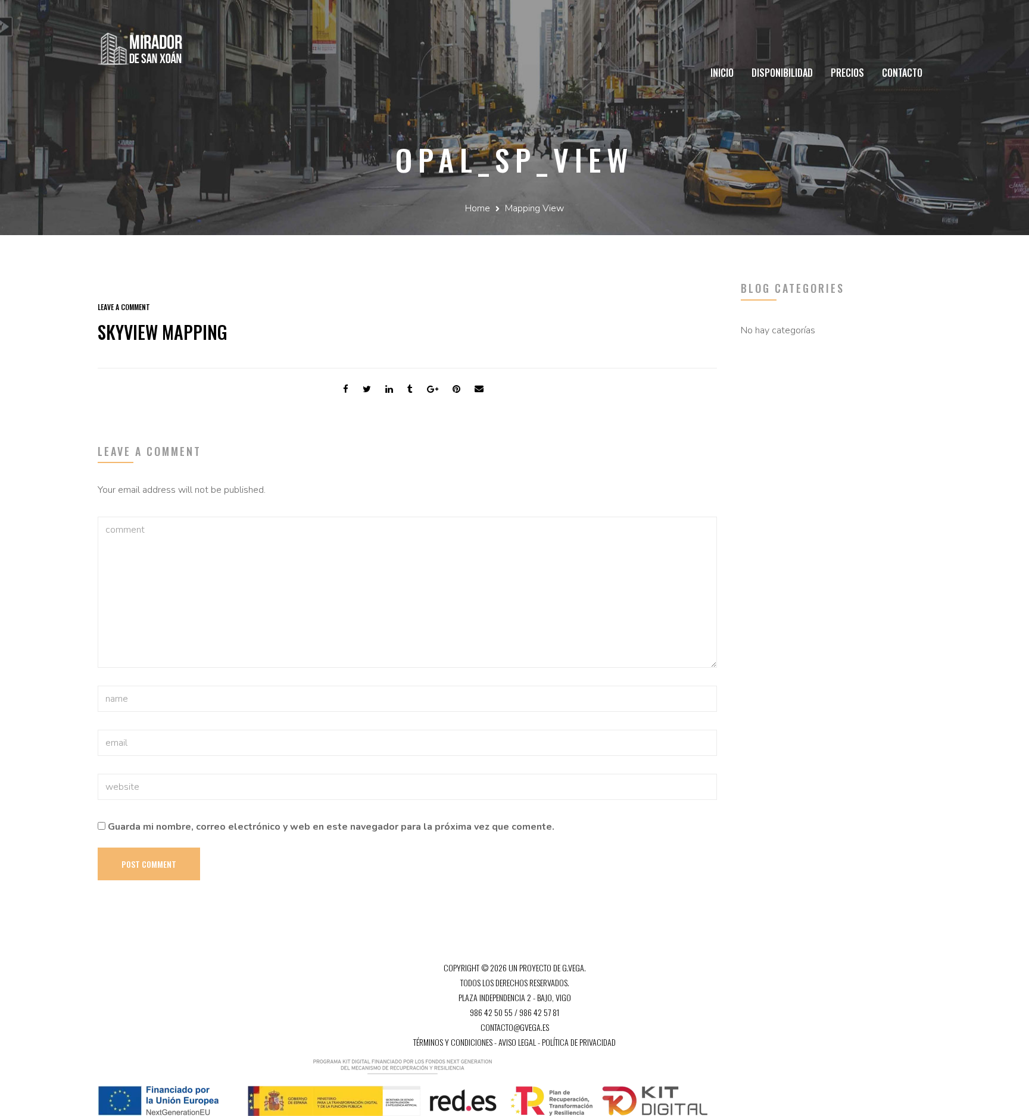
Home (477, 208)
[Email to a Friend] (479, 389)
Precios (847, 72)
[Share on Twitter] (367, 389)
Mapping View (534, 208)
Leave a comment (124, 307)
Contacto (902, 72)
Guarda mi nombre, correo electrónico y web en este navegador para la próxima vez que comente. (331, 826)
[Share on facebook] (345, 389)
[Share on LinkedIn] (389, 389)
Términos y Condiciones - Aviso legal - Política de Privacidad (514, 1042)
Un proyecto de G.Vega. (547, 967)
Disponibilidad (782, 72)
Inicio (722, 72)
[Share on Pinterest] (456, 389)
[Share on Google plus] (432, 389)
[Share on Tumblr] (410, 389)
